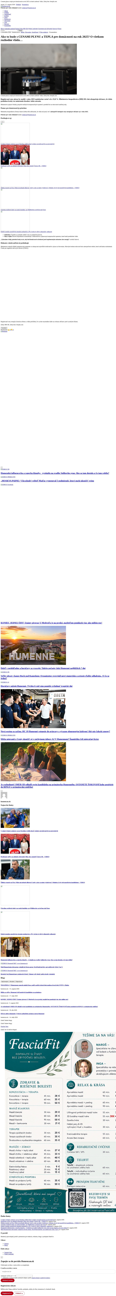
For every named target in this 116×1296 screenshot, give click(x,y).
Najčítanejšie (4, 981)
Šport (5, 17)
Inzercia (55, 28)
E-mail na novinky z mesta (9, 1268)
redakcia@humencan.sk (29, 8)
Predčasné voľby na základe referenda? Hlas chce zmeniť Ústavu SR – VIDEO (23, 1221)
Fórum (59, 28)
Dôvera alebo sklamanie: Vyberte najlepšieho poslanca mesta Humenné (22, 1013)
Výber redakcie (43, 32)
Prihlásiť (18, 4)
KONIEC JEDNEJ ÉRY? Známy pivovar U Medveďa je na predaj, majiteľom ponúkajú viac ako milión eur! (34, 999)
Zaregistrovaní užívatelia (45, 28)
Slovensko (7, 20)
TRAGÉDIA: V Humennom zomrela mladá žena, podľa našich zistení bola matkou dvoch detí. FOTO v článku (35, 985)
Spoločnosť (7, 14)
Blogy (2, 28)
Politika (6, 12)
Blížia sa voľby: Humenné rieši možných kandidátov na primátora (21, 992)
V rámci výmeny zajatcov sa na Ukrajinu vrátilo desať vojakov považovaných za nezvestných (27, 1219)
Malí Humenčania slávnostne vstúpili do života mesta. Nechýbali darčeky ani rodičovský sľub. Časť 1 (30, 1229)
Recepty (6, 24)
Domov (6, 1243)
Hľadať (20, 30)
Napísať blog (19, 28)
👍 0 (9, 330)
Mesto (6, 11)
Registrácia (25, 4)
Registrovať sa (7, 1293)
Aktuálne (12, 981)
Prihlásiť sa (19, 1293)
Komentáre (7, 25)
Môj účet (25, 28)
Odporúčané (19, 981)
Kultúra (6, 16)
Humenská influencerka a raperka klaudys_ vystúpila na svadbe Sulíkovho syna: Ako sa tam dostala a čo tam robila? (34, 1228)
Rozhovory (7, 19)
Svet (5, 22)
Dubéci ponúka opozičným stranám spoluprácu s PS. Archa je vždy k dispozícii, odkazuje (26, 1226)
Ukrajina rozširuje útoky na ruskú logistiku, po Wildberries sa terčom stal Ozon (23, 1224)
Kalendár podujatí (10, 28)
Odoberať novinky (8, 1280)
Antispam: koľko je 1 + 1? (8, 1276)
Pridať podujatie (33, 28)
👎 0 (12, 330)
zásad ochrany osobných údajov (41, 1278)
